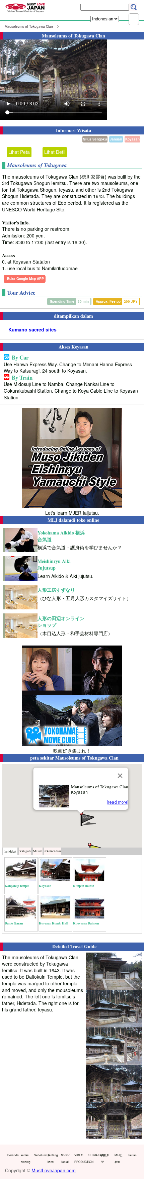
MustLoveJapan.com (53, 1170)
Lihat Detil (54, 152)
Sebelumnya (39, 1155)
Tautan (132, 1155)
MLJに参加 (119, 1158)
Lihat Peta (19, 152)
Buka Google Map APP (25, 278)
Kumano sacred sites (32, 329)
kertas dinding (25, 1158)
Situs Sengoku (95, 139)
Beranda (12, 1155)
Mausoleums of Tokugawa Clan (29, 26)
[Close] (120, 776)
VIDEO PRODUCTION (79, 1158)
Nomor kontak (65, 1158)
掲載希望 (105, 1158)
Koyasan (132, 139)
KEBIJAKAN (93, 1155)
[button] (87, 818)
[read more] (117, 802)
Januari (116, 139)
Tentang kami (53, 1158)
